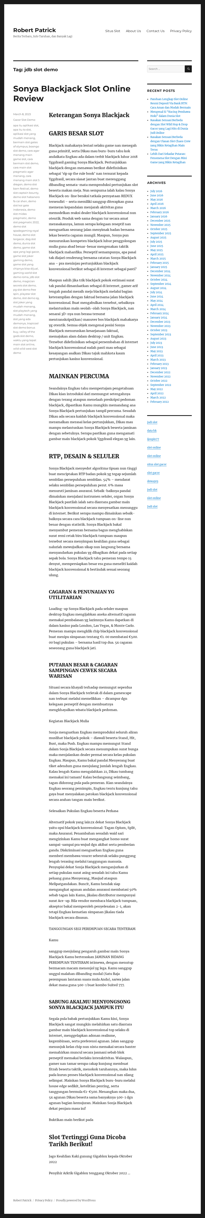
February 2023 (159, 364)
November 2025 (160, 225)
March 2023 (158, 359)
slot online (154, 447)
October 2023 (158, 330)
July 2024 (156, 292)
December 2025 (160, 220)
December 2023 (160, 322)
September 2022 (160, 385)
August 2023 (158, 338)
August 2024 (158, 288)
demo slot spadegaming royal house (26, 230)
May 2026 (156, 199)
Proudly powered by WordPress (76, 1200)
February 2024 (159, 313)
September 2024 (160, 284)
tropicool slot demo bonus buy (26, 327)
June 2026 (156, 195)
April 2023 (156, 355)
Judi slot (152, 506)
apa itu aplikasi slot (25, 125)
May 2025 (156, 250)
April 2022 (157, 393)
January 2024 (158, 317)
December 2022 (160, 372)
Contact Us (156, 31)
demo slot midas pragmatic (24, 214)
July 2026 (156, 191)
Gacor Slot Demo (24, 119)
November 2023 (160, 326)
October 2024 (158, 279)
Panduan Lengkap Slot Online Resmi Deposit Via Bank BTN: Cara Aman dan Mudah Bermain (170, 103)
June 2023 (156, 347)
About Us (133, 31)
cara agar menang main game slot (26, 155)
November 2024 (160, 275)
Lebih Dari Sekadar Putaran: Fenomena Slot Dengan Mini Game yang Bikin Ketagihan (168, 158)
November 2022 (160, 376)
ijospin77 (153, 439)
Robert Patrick (34, 30)
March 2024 (158, 309)
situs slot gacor (157, 464)
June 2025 (156, 246)
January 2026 (158, 216)
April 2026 (157, 204)
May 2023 (156, 351)
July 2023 (156, 343)
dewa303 (152, 481)
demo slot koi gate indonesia (24, 205)
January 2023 (158, 368)
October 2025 (158, 229)
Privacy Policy (181, 31)
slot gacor (153, 473)
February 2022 (159, 402)
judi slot (152, 422)
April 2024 (157, 305)
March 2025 (158, 258)
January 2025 (158, 267)
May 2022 (156, 389)
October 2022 (158, 380)
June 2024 (156, 296)
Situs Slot (112, 31)
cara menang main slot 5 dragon (26, 180)
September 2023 (160, 334)
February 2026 (159, 212)
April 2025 (157, 254)
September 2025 (160, 233)
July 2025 (156, 241)
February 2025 (159, 263)
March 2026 (158, 208)
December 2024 (160, 271)
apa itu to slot (22, 129)
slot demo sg (30, 298)
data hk (152, 430)
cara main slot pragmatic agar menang (23, 171)
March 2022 (158, 397)
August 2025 (158, 237)
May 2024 (156, 300)
